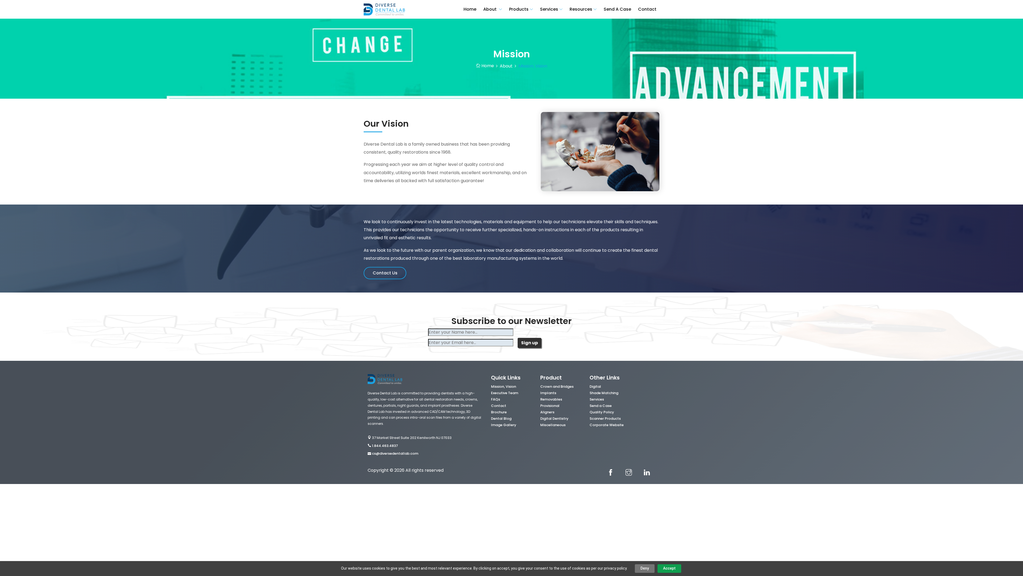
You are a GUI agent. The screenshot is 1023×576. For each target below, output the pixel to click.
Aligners (547, 412)
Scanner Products (605, 418)
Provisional (549, 405)
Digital (595, 386)
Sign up (529, 343)
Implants (548, 392)
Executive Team (504, 392)
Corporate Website (607, 424)
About (490, 9)
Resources (581, 9)
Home (470, 9)
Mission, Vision (503, 386)
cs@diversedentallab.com (395, 453)
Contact (647, 9)
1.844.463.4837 (385, 445)
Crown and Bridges (557, 386)
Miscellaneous (553, 424)
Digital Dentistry (554, 418)
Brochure (499, 412)
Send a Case (601, 405)
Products (519, 9)
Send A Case (617, 9)
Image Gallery (503, 424)
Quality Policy (602, 412)
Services (549, 9)
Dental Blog (501, 418)
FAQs (495, 399)
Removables (551, 399)
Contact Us (385, 273)
